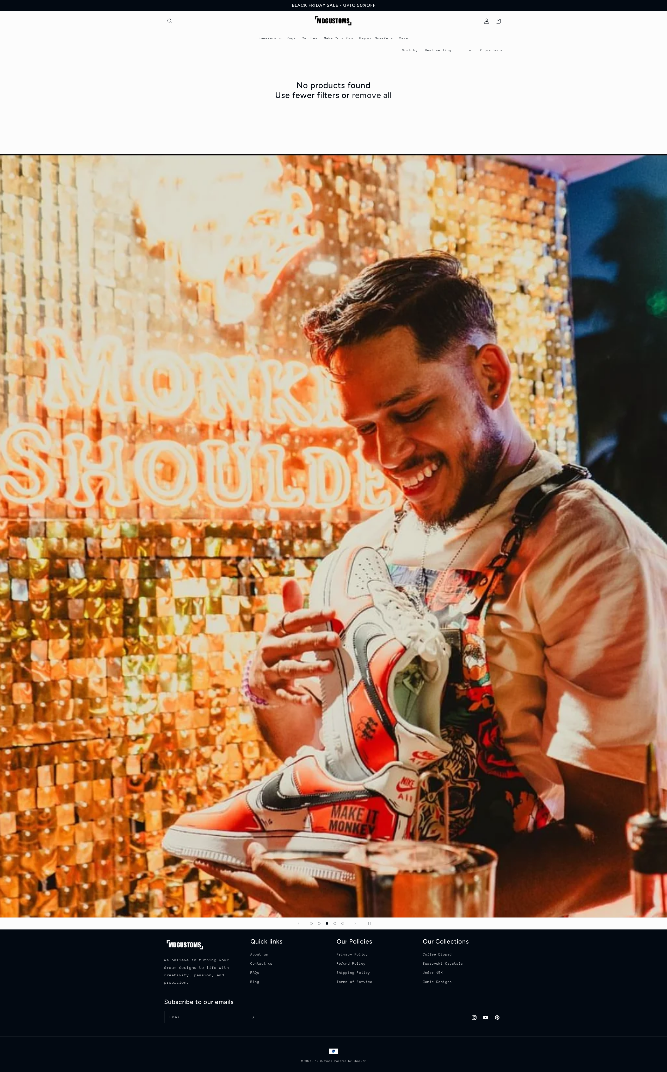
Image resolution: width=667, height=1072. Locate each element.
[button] (170, 21)
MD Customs (323, 1061)
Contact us (261, 963)
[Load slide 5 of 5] (343, 923)
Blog (254, 982)
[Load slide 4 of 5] (335, 923)
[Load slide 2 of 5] (319, 923)
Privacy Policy (352, 954)
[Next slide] (355, 923)
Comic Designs (437, 982)
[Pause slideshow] (368, 923)
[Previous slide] (298, 923)
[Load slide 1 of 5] (311, 923)
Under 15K (433, 973)
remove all (372, 95)
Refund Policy (351, 963)
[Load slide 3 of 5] (327, 923)
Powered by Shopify (350, 1061)
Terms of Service (355, 982)
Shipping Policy (353, 973)
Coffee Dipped (437, 954)
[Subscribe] (252, 1017)
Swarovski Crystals (443, 963)
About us (259, 954)
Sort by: (411, 50)
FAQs (254, 973)
